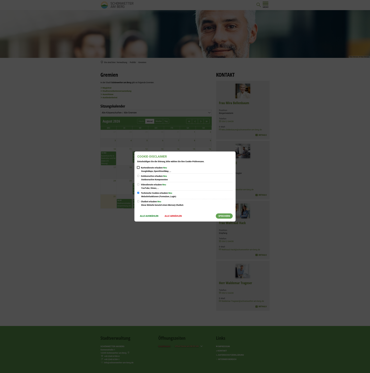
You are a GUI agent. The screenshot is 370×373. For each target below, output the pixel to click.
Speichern (224, 216)
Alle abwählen (173, 216)
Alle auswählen (149, 216)
